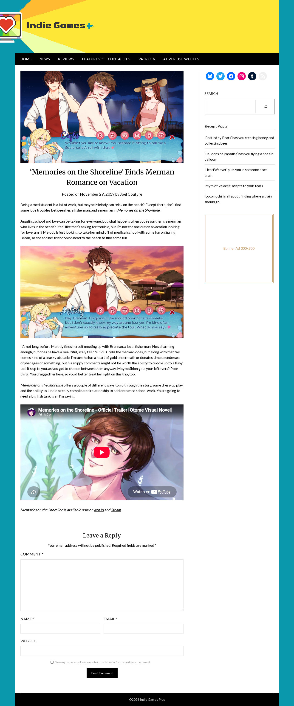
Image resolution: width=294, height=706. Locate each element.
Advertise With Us (181, 59)
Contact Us (119, 59)
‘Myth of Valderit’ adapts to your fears (234, 186)
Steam (116, 510)
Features (91, 59)
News (45, 59)
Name (27, 618)
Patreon (147, 59)
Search (211, 93)
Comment (31, 554)
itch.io (99, 510)
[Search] (266, 106)
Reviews (66, 59)
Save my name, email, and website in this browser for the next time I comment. (103, 662)
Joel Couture (131, 194)
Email (110, 618)
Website (28, 641)
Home (25, 59)
